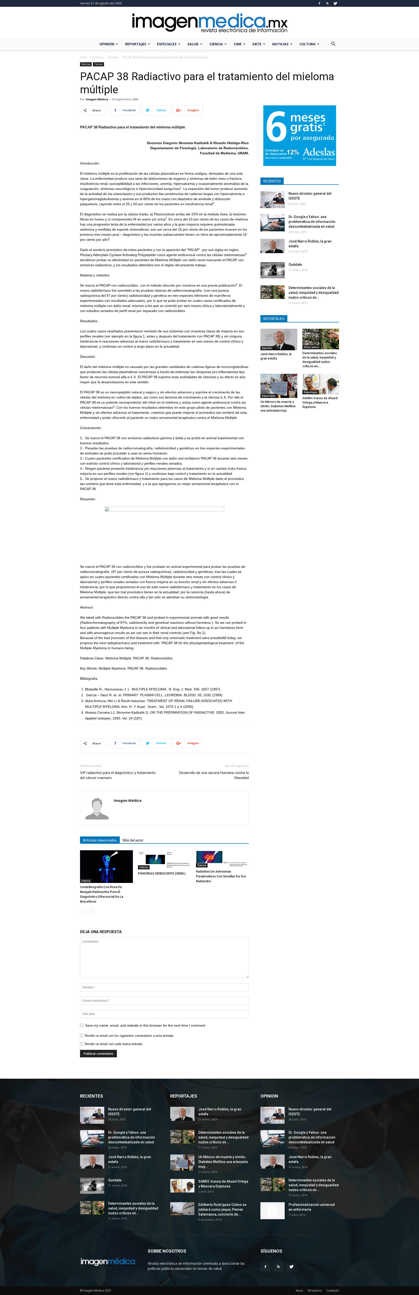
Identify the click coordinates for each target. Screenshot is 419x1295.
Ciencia (216, 44)
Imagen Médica (97, 99)
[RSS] (327, 3)
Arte (256, 44)
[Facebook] (319, 3)
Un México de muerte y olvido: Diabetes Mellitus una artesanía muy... (278, 406)
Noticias (280, 44)
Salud (193, 44)
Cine (238, 44)
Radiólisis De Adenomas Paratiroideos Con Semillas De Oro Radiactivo (221, 876)
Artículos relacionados (100, 840)
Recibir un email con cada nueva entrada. (114, 1044)
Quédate (295, 264)
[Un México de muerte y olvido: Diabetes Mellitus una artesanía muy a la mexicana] (278, 386)
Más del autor (133, 840)
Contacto (332, 1290)
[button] (333, 44)
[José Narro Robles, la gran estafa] (272, 246)
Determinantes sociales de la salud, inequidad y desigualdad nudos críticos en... (314, 292)
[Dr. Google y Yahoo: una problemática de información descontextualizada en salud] (272, 222)
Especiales (167, 44)
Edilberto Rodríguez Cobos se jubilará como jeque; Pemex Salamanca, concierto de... (222, 1209)
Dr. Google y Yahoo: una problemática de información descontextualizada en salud (312, 221)
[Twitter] (335, 3)
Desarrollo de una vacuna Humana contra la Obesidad (214, 775)
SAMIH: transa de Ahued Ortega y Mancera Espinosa (320, 402)
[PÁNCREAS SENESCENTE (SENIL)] (164, 859)
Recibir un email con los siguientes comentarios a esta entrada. (129, 1036)
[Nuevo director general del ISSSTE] (272, 199)
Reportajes (135, 44)
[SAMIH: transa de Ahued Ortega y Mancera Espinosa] (320, 384)
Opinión (106, 44)
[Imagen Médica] (209, 23)
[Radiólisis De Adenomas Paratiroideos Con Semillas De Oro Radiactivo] (222, 858)
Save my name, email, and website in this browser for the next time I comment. (145, 1025)
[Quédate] (272, 270)
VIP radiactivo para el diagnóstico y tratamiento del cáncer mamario (118, 775)
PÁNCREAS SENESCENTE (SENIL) (161, 873)
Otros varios (311, 347)
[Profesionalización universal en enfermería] (272, 1210)
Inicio (83, 57)
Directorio (315, 1290)
